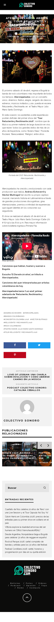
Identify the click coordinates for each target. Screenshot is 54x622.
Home (20, 588)
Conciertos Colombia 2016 (17, 319)
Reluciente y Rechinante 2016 (18, 323)
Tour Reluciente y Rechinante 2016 (21, 332)
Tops (44, 586)
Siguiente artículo (27, 384)
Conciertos (13, 37)
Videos (42, 583)
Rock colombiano (13, 326)
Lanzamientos (28, 37)
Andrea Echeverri (13, 313)
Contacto (35, 588)
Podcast (16, 586)
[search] (44, 488)
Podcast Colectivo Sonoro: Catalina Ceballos (27, 388)
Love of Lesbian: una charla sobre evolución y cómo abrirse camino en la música (27, 377)
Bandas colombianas (14, 316)
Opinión (31, 586)
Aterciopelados (22, 97)
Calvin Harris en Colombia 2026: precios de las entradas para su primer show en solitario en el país (27, 519)
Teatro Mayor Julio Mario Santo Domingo (24, 329)
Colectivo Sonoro (28, 33)
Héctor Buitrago (39, 319)
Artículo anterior (27, 371)
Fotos (29, 583)
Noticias (41, 37)
